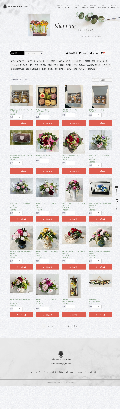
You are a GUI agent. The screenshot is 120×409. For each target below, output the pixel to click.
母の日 (68, 65)
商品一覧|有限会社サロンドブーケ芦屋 (91, 36)
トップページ (59, 6)
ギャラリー (77, 6)
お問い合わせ (102, 6)
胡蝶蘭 (87, 61)
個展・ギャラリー (80, 69)
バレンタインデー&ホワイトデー (22, 65)
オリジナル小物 (102, 61)
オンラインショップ (113, 6)
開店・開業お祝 (60, 69)
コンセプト (68, 6)
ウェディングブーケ (63, 61)
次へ (69, 326)
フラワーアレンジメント (36, 61)
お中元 (75, 65)
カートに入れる (21, 123)
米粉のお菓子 (92, 69)
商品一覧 (85, 6)
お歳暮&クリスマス (93, 65)
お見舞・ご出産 (47, 69)
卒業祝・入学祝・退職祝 (56, 65)
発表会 (69, 69)
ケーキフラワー (78, 61)
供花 (93, 61)
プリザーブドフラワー (18, 61)
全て (11, 74)
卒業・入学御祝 (40, 65)
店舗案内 (93, 6)
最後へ (76, 326)
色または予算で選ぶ (17, 69)
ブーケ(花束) (50, 61)
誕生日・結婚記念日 (33, 69)
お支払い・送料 (92, 372)
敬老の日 (82, 65)
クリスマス (106, 65)
